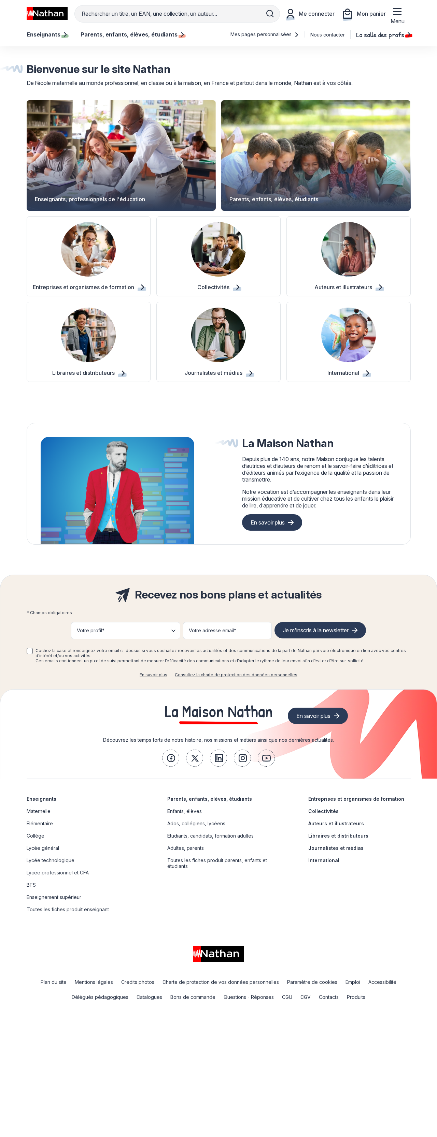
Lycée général (43, 848)
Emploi (353, 982)
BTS (31, 885)
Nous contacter (327, 35)
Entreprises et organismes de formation (356, 799)
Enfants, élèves (184, 811)
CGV (305, 997)
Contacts (329, 997)
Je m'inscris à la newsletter (316, 630)
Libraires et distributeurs (338, 836)
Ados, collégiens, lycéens (196, 823)
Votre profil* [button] (90, 630)
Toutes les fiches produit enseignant (68, 909)
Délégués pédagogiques (100, 997)
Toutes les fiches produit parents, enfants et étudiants (217, 863)
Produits (356, 997)
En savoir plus (268, 522)
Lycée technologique (50, 860)
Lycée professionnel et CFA (58, 872)
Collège (35, 836)
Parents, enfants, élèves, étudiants (209, 799)
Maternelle (39, 811)
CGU (287, 997)
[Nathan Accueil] (47, 13)
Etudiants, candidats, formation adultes (210, 836)
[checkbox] (30, 651)
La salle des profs (380, 34)
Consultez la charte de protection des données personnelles (236, 674)
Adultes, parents (185, 848)
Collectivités (323, 811)
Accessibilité (382, 982)
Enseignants (41, 799)
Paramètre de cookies (312, 982)
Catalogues (149, 997)
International (323, 860)
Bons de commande (192, 997)
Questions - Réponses (249, 997)
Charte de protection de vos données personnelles (221, 982)
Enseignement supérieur (54, 897)
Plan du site (54, 982)
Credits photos (137, 982)
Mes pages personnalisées (261, 34)
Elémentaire (40, 823)
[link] (170, 758)
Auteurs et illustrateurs (336, 823)
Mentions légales (94, 982)
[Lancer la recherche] (270, 13)
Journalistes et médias (336, 848)
